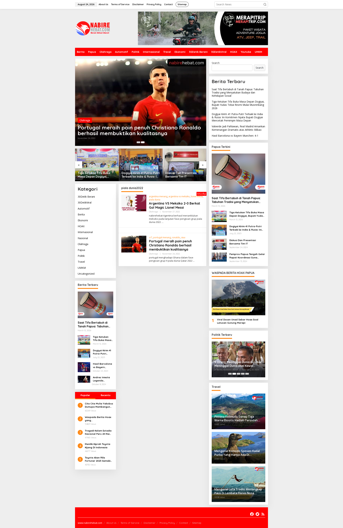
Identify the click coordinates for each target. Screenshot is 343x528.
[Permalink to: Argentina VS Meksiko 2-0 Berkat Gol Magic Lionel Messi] (133, 203)
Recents (105, 395)
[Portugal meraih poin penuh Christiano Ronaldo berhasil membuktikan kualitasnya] (194, 260)
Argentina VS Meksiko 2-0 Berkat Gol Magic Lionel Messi (174, 205)
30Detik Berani (86, 196)
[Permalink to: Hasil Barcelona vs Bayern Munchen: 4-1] (84, 367)
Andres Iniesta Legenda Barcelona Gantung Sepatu (103, 379)
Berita (81, 214)
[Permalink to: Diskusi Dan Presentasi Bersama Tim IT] (184, 165)
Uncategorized (86, 273)
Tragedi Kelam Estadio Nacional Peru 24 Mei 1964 (98, 432)
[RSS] (263, 514)
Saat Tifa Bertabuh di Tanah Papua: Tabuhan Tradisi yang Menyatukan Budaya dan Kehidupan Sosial (95, 324)
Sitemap (196, 522)
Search (216, 63)
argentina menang (158, 196)
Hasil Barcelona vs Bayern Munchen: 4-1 (102, 366)
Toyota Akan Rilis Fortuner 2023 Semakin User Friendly (98, 459)
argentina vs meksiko (179, 196)
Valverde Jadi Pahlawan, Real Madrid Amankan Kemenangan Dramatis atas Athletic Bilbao (238, 128)
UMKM (82, 267)
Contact (183, 522)
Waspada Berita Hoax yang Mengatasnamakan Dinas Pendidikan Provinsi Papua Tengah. (98, 419)
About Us (111, 522)
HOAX (81, 226)
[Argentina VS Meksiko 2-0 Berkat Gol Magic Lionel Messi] (162, 222)
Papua (81, 250)
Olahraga (84, 120)
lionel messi (197, 196)
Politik (81, 256)
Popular (85, 395)
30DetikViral (84, 202)
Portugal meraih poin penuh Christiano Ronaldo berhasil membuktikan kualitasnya (139, 130)
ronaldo (176, 237)
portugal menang (162, 237)
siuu (183, 237)
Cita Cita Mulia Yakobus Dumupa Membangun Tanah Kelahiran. (99, 405)
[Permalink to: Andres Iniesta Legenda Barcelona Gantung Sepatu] (84, 379)
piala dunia (154, 199)
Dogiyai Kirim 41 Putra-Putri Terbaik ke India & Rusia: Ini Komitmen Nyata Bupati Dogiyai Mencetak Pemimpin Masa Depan (140, 175)
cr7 (150, 237)
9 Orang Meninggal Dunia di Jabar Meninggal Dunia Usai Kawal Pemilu (238, 364)
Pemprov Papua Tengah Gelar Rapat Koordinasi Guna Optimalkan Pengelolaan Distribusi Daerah (247, 256)
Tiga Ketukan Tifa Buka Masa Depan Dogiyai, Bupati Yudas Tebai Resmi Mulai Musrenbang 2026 (95, 175)
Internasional (85, 232)
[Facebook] (252, 514)
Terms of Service (130, 522)
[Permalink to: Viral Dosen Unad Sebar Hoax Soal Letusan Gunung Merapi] (238, 297)
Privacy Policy (167, 522)
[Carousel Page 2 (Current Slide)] (143, 142)
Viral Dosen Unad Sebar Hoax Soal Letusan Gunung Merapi (237, 321)
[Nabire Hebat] (93, 28)
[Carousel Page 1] (138, 142)
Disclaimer (149, 522)
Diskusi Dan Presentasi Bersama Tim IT (181, 174)
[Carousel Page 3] (238, 374)
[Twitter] (257, 514)
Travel (81, 262)
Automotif (84, 208)
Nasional (83, 238)
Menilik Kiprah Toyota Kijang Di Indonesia (97, 446)
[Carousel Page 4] (243, 374)
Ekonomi (83, 220)
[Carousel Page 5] (247, 374)
